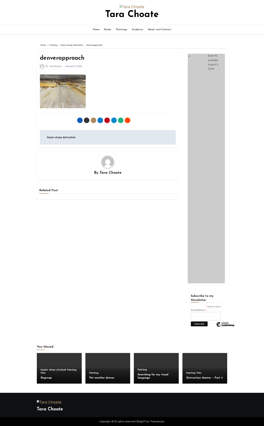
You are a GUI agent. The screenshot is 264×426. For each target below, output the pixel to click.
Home (96, 29)
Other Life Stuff (57, 370)
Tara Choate (132, 14)
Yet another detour (101, 378)
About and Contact (159, 29)
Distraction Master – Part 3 (204, 378)
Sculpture (137, 29)
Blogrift (141, 421)
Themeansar (157, 421)
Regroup (46, 378)
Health (44, 370)
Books (107, 29)
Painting (71, 370)
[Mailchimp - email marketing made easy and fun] (225, 326)
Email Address (198, 310)
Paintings (121, 29)
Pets (43, 373)
